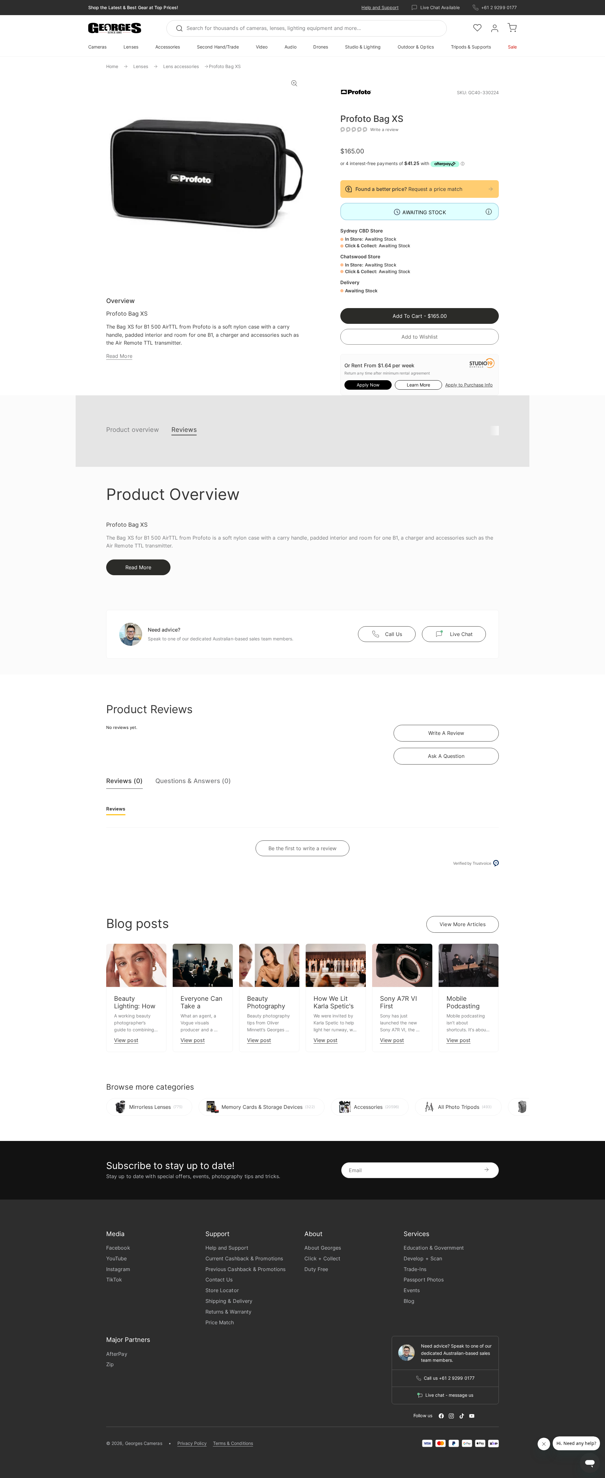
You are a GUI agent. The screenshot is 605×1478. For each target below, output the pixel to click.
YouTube (116, 1258)
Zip (110, 1364)
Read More (119, 356)
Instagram (118, 1269)
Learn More (418, 384)
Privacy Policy (192, 1443)
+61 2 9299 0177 (499, 7)
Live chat (461, 634)
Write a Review (446, 733)
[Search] (182, 28)
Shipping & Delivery (229, 1301)
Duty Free (316, 1269)
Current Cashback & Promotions (244, 1258)
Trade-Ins (415, 1269)
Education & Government (434, 1248)
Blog (409, 1301)
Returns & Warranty (228, 1312)
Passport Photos (424, 1279)
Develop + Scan (423, 1258)
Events (412, 1290)
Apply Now (368, 384)
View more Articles (462, 924)
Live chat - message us (449, 1395)
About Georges (322, 1248)
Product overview (132, 429)
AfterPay (116, 1354)
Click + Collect (322, 1258)
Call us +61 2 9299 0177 (449, 1378)
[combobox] (306, 28)
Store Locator (222, 1290)
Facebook (118, 1248)
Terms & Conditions (233, 1443)
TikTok (114, 1279)
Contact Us (219, 1279)
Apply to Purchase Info (469, 384)
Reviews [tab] (115, 808)
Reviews (184, 429)
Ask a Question (446, 756)
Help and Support (379, 7)
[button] (114, 28)
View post (126, 1040)
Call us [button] (393, 634)
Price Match (219, 1322)
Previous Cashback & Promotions (245, 1269)
